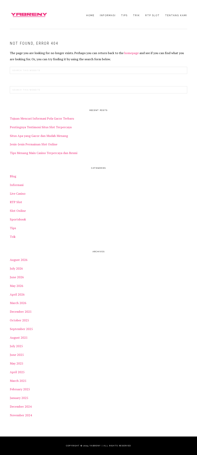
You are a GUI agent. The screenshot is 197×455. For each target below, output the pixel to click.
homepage (131, 53)
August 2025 (19, 337)
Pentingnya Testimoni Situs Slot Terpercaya (41, 127)
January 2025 (19, 398)
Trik (13, 237)
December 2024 (21, 406)
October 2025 (19, 320)
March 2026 (18, 303)
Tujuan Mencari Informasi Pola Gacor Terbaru (42, 118)
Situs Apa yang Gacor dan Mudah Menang (39, 136)
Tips (13, 228)
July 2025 (16, 346)
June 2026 (17, 277)
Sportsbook (18, 219)
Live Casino (17, 193)
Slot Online (18, 211)
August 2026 (19, 260)
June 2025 (17, 355)
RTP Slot (16, 202)
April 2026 (17, 294)
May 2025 (16, 363)
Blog (13, 176)
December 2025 (21, 311)
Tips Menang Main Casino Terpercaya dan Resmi (43, 153)
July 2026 (16, 268)
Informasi (16, 185)
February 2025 (20, 389)
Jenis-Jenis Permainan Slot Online (33, 144)
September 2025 (21, 329)
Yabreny (29, 15)
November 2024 (21, 415)
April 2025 (17, 372)
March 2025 (18, 381)
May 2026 (16, 286)
